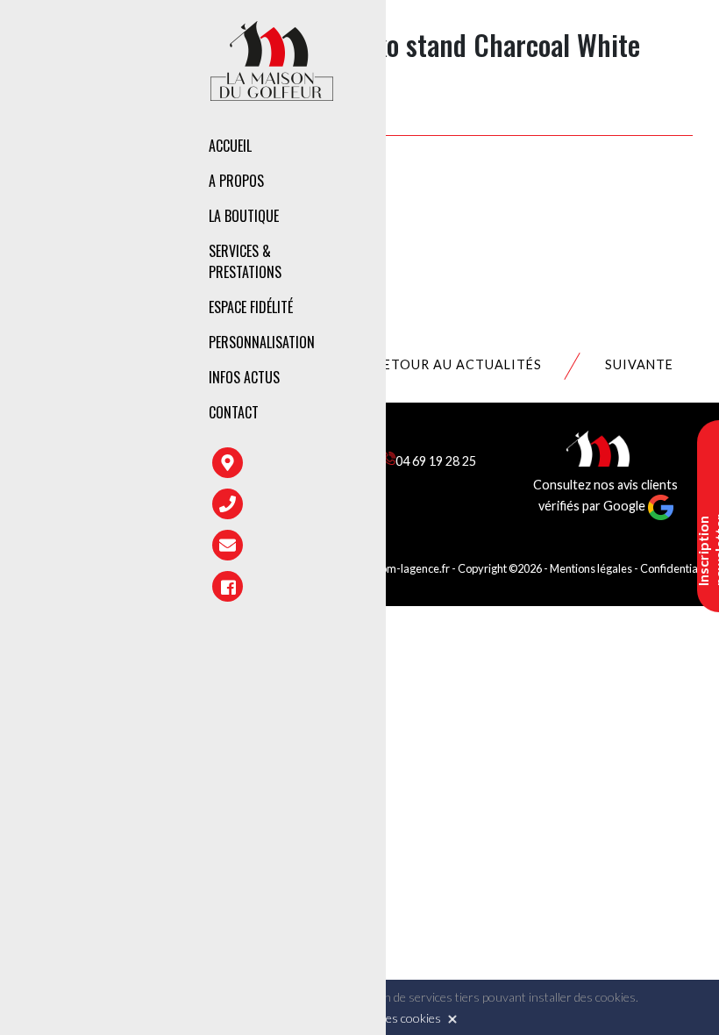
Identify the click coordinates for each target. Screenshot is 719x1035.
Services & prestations (245, 261)
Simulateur (474, 325)
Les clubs (467, 219)
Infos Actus (244, 377)
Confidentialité (676, 568)
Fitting (461, 250)
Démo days (471, 363)
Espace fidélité (251, 307)
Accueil (230, 145)
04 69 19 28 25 (435, 460)
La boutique (244, 215)
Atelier (460, 287)
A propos (236, 180)
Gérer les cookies (394, 1017)
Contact (234, 412)
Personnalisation (262, 342)
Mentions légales (591, 568)
